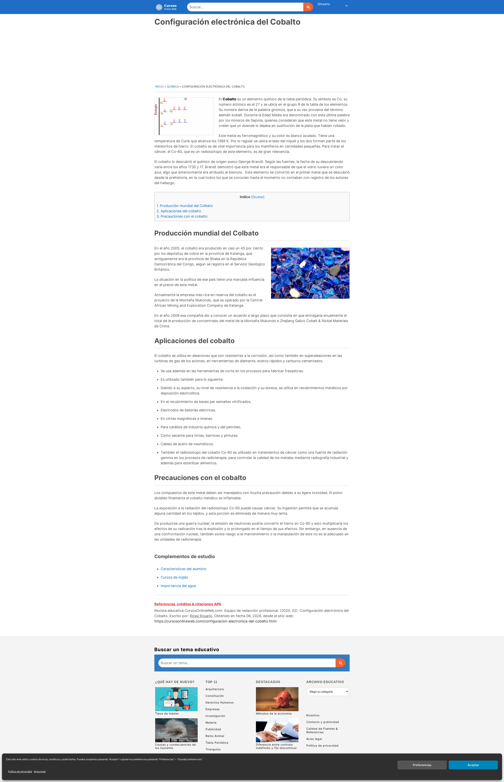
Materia (211, 722)
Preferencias (422, 765)
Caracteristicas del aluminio (183, 569)
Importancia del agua (178, 586)
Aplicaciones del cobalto (179, 211)
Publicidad (213, 729)
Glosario (324, 4)
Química (173, 86)
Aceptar (473, 765)
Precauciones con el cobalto (182, 216)
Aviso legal (40, 771)
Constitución (215, 695)
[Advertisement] (252, 54)
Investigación (215, 715)
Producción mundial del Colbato (185, 206)
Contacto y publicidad (322, 722)
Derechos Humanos (220, 702)
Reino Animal (215, 736)
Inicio (159, 86)
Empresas (213, 709)
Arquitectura (215, 689)
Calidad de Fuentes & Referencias (322, 730)
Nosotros (313, 715)
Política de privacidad (20, 771)
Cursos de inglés (174, 577)
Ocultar (257, 197)
